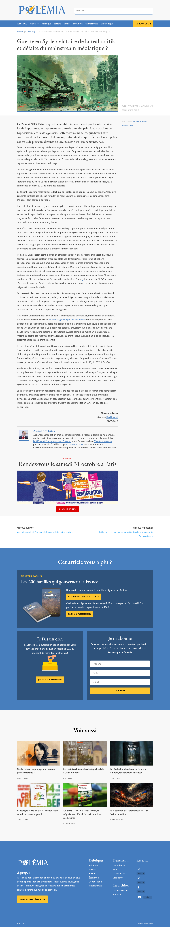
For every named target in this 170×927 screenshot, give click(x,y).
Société (57, 24)
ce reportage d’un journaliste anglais (67, 319)
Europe (67, 24)
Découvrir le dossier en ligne (83, 596)
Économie (77, 24)
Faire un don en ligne (79, 614)
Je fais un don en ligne (50, 679)
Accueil (20, 32)
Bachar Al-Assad (140, 121)
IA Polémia (22, 24)
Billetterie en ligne (67, 508)
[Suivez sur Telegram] (139, 869)
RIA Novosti (112, 417)
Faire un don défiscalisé (32, 899)
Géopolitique (91, 24)
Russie (125, 125)
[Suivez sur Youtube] (139, 897)
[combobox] (113, 11)
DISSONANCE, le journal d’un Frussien (52, 441)
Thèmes (33, 24)
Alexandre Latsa (138, 106)
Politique (46, 24)
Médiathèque (107, 24)
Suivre (141, 873)
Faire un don (142, 23)
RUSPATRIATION (74, 444)
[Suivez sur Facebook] (139, 887)
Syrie (130, 125)
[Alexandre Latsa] (24, 439)
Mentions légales (145, 923)
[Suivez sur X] (139, 878)
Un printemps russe (103, 441)
